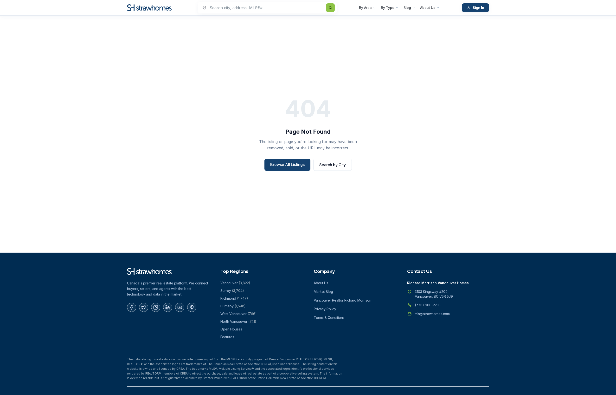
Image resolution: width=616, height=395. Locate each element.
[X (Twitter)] (143, 307)
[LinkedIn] (167, 307)
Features (227, 337)
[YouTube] (179, 307)
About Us (427, 8)
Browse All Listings (287, 164)
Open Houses (231, 329)
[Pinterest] (191, 307)
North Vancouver (238, 321)
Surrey (232, 291)
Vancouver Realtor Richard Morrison (342, 300)
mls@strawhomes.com (432, 314)
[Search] (330, 7)
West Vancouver (238, 314)
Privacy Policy (325, 309)
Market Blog (323, 292)
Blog (407, 8)
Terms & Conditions (329, 318)
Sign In (478, 8)
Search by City (332, 164)
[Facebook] (131, 307)
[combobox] (267, 7)
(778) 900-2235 (428, 305)
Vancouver (235, 283)
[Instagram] (155, 307)
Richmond (234, 298)
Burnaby (233, 306)
